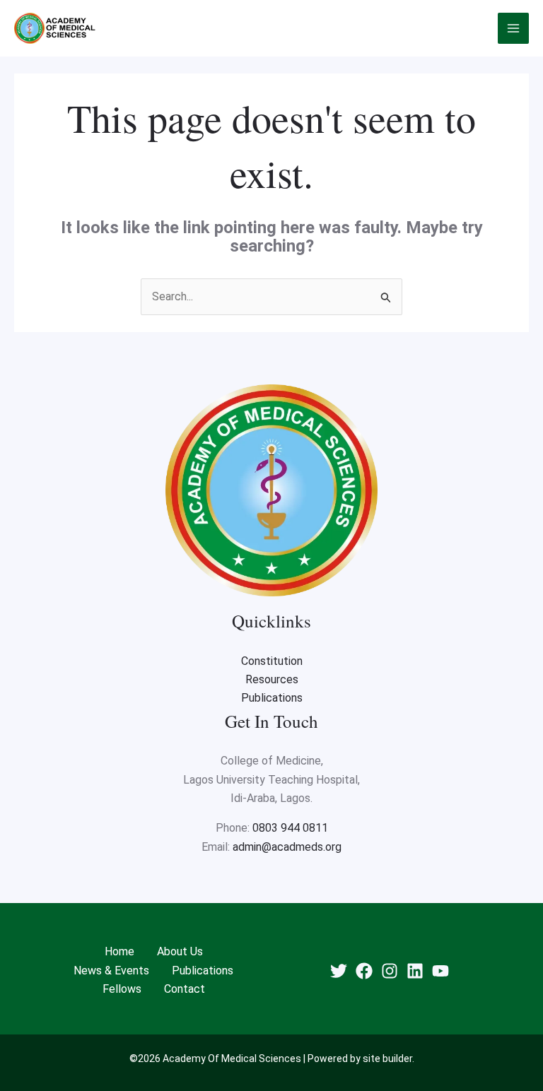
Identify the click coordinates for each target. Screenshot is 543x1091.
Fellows (122, 989)
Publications (272, 697)
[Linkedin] (415, 970)
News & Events (111, 970)
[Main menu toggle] (513, 28)
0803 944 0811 (290, 828)
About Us (180, 951)
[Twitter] (338, 970)
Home (119, 951)
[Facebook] (364, 970)
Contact (184, 989)
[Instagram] (389, 970)
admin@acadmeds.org (287, 847)
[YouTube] (440, 970)
